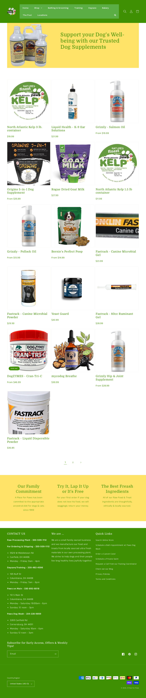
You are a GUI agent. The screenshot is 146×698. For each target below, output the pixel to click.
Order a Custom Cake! (105, 553)
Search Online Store (104, 540)
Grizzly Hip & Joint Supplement (109, 377)
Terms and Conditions (105, 579)
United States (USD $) (19, 683)
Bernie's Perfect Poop (67, 251)
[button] (125, 11)
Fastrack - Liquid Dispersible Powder (28, 440)
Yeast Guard (60, 313)
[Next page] (81, 462)
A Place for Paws (133, 688)
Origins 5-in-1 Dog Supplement (20, 191)
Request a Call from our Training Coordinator (116, 564)
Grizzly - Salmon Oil (110, 127)
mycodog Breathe (64, 376)
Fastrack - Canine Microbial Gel (116, 253)
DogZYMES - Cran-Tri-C (24, 376)
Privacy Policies (103, 574)
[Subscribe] (55, 654)
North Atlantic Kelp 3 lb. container (24, 128)
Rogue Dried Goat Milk (68, 189)
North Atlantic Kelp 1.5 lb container (114, 191)
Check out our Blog (104, 569)
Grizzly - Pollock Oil (21, 251)
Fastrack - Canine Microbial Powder (27, 315)
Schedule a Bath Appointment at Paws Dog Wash (115, 547)
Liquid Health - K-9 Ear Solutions (68, 128)
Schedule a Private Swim (107, 559)
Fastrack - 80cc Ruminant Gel (114, 315)
